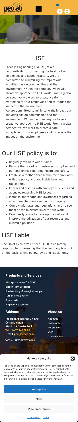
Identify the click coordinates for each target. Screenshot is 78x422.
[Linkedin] (67, 11)
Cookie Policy (34, 417)
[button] (72, 358)
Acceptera (39, 389)
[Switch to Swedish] (57, 4)
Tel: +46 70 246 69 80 (17, 330)
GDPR (46, 417)
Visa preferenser (39, 409)
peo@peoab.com (24, 334)
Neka (39, 399)
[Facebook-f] (60, 11)
